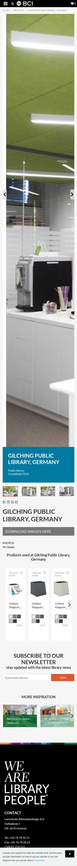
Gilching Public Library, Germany (47, 10)
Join (62, 677)
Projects (18, 10)
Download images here (28, 531)
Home (6, 10)
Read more (39, 860)
